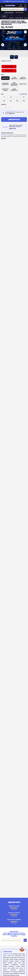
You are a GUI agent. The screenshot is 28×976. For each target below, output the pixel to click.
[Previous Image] (2, 45)
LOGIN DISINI (8, 70)
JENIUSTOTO (14, 119)
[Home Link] (10, 5)
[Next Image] (25, 45)
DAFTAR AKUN (9, 66)
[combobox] (12, 9)
